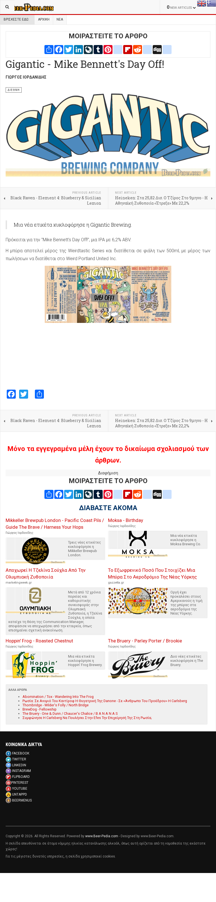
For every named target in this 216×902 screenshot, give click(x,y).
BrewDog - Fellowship (39, 709)
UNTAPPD (19, 794)
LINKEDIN (19, 765)
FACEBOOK (20, 753)
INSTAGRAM (21, 771)
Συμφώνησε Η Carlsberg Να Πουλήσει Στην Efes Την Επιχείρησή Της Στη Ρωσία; (87, 718)
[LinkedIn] (78, 49)
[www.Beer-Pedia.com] (27, 7)
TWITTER (19, 759)
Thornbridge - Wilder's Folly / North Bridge (55, 705)
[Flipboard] (127, 49)
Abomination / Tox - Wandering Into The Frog (58, 697)
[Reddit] (137, 49)
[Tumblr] (98, 49)
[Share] (48, 49)
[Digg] (157, 49)
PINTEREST (19, 783)
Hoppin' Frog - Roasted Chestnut (39, 641)
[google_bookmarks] (167, 49)
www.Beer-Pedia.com (101, 836)
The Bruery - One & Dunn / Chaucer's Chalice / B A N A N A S (70, 713)
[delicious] (147, 49)
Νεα (60, 19)
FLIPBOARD (21, 777)
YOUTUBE (19, 789)
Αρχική (44, 19)
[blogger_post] (117, 49)
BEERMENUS (22, 800)
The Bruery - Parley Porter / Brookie (145, 641)
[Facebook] (58, 49)
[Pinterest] (108, 49)
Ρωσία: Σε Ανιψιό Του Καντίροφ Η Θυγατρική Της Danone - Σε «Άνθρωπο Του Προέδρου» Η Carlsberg (104, 701)
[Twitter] (68, 49)
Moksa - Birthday (125, 520)
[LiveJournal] (88, 49)
